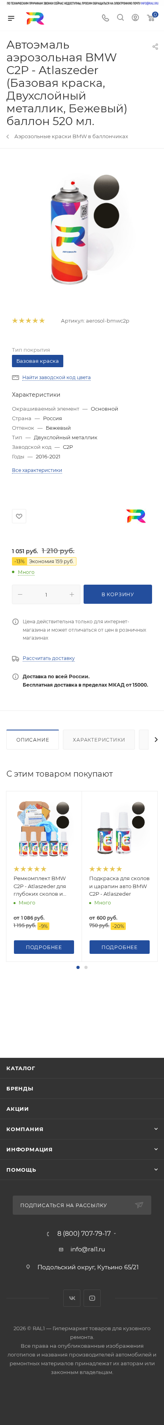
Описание (32, 740)
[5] (41, 321)
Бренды (19, 1088)
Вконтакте (71, 1298)
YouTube (92, 1298)
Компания (24, 1129)
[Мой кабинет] (135, 18)
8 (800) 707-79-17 (84, 1234)
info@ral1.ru (87, 1249)
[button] (78, 967)
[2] (21, 321)
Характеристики (99, 740)
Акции (17, 1109)
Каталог (20, 1068)
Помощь (21, 1170)
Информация (29, 1149)
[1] (14, 321)
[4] (34, 321)
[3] (28, 321)
